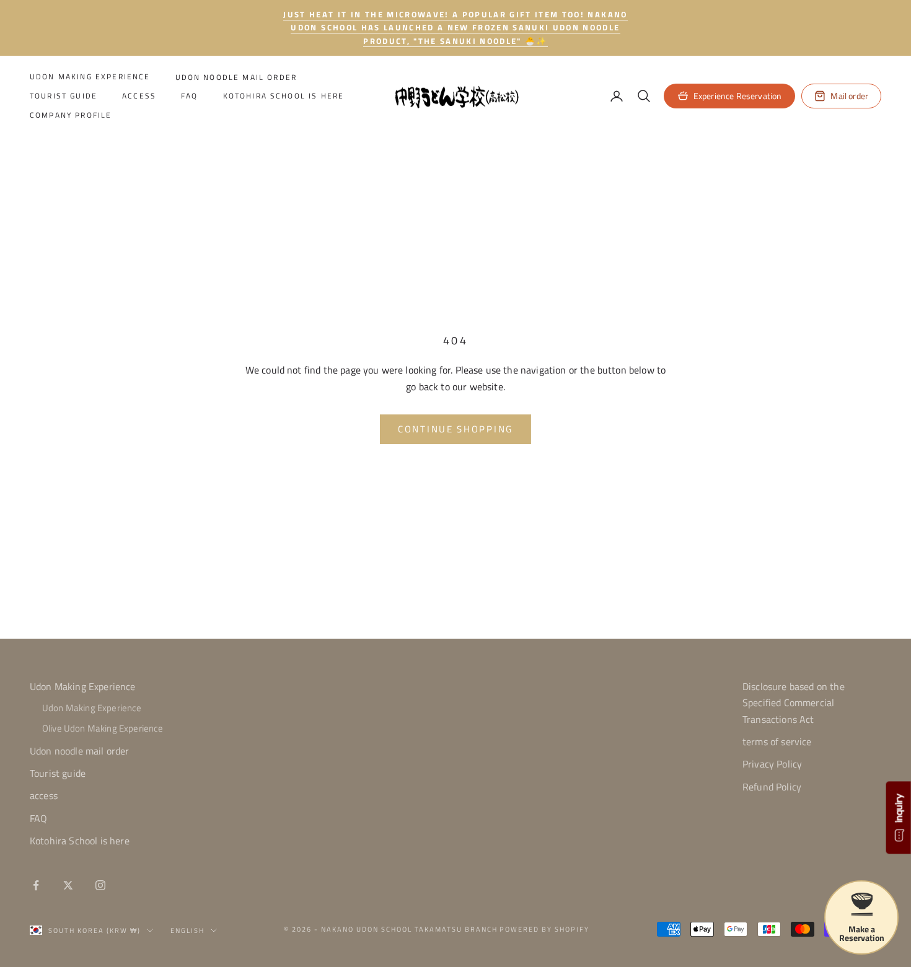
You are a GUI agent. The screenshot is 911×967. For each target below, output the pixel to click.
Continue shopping (455, 429)
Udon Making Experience (90, 77)
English (187, 930)
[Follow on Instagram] (100, 885)
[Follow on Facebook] (36, 885)
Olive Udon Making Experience (102, 728)
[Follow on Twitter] (68, 885)
